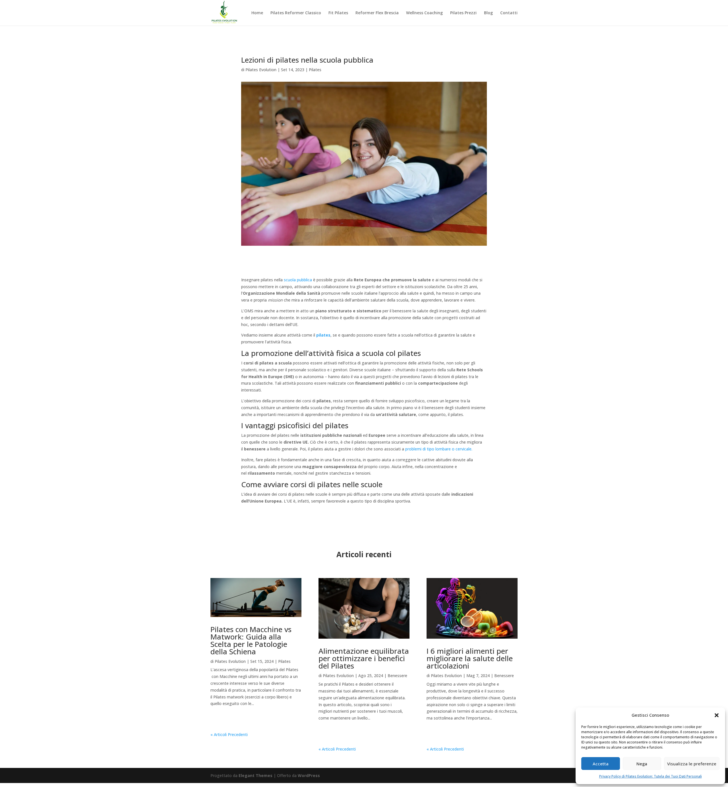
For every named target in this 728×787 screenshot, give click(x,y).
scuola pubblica (298, 279)
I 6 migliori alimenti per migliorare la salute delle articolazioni (470, 658)
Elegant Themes (255, 775)
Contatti (509, 13)
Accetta (601, 763)
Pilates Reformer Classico (295, 13)
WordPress (309, 775)
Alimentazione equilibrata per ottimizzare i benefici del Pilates (363, 658)
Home (257, 13)
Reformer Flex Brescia (377, 13)
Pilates (315, 69)
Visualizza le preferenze (691, 763)
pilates (323, 335)
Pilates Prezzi (463, 13)
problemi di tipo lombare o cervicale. (438, 449)
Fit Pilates (338, 13)
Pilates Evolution (260, 69)
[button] (716, 715)
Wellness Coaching (424, 13)
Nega (641, 763)
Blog (488, 13)
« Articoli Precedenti (229, 734)
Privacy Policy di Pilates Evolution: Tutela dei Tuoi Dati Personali (650, 776)
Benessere (397, 675)
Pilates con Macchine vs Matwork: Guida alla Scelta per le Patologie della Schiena (250, 640)
